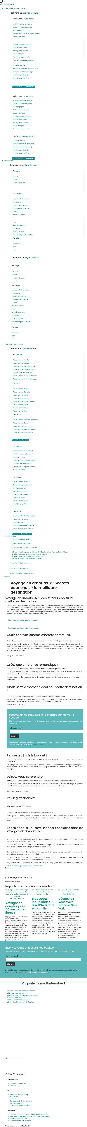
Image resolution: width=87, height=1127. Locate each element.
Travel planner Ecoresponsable (24, 369)
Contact (13, 1086)
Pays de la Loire (18, 232)
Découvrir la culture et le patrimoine (26, 33)
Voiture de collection (14, 1033)
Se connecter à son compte (20, 1121)
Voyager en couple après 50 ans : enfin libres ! (15, 908)
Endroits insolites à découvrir (17, 1044)
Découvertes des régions (22, 543)
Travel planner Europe (21, 398)
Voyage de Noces (19, 470)
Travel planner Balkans (21, 389)
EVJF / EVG (11, 1022)
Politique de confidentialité (20, 1105)
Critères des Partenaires (18, 1118)
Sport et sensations (20, 47)
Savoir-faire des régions (16, 1026)
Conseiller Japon (19, 498)
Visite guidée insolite (20, 51)
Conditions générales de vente (21, 1101)
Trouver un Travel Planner (14, 344)
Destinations (9, 161)
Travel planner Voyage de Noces (25, 379)
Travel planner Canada (21, 392)
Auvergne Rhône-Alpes (21, 199)
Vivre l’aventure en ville (21, 57)
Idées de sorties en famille (16, 1046)
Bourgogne (17, 202)
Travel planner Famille (21, 360)
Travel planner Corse (20, 423)
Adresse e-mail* (16, 728)
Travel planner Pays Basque (23, 432)
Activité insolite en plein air (22, 24)
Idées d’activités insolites (22, 539)
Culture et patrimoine (21, 110)
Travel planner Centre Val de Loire (25, 420)
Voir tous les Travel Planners (22, 534)
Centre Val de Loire (20, 205)
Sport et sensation (13, 1031)
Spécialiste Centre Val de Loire (24, 516)
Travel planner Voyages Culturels (25, 376)
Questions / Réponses (18, 1083)
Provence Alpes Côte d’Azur (23, 235)
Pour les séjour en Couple (22, 454)
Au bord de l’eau (19, 37)
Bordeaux (16, 244)
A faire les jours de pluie (15, 1037)
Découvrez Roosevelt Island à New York (67, 904)
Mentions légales (16, 1103)
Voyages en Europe (20, 491)
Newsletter (14, 1097)
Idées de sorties (10, 536)
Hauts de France (19, 215)
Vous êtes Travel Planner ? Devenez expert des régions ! (30, 1116)
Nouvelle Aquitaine (19, 225)
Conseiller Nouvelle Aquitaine (23, 525)
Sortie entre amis (13, 1029)
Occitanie (16, 228)
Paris (14, 222)
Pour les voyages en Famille (23, 451)
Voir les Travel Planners (20, 440)
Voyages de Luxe (19, 457)
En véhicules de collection (22, 44)
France (15, 176)
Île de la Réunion (19, 183)
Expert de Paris (18, 522)
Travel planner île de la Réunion (24, 401)
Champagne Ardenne (21, 208)
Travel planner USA (20, 411)
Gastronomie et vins (14, 1024)
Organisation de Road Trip (22, 373)
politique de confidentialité (42, 744)
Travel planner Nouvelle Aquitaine (25, 429)
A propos (13, 1099)
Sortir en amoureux (17, 898)
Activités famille (42, 894)
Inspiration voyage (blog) (19, 1095)
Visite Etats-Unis (68, 894)
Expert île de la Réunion (21, 494)
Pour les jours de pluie (21, 75)
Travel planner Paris (20, 426)
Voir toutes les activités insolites (23, 87)
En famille (10, 1020)
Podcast (7, 577)
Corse (15, 212)
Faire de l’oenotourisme (15, 1050)
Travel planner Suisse (20, 408)
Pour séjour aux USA (20, 504)
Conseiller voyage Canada (22, 485)
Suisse (15, 179)
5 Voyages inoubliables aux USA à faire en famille (43, 904)
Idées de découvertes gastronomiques (21, 1048)
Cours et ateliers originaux (22, 27)
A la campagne (18, 30)
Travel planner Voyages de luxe (24, 366)
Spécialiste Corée (19, 488)
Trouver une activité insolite (14, 8)
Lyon (14, 247)
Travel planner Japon (20, 405)
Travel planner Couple (21, 363)
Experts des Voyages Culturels (24, 467)
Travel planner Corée (20, 395)
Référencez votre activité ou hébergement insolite (28, 1114)
